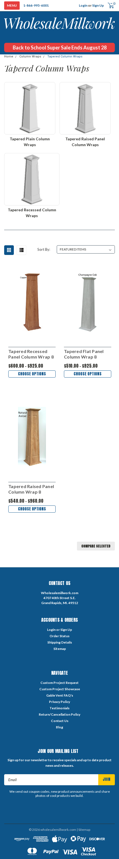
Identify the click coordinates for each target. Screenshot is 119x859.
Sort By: (43, 249)
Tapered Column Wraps (64, 56)
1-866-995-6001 (36, 5)
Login (83, 5)
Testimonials (59, 708)
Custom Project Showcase (59, 689)
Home (8, 56)
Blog (59, 727)
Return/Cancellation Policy (59, 714)
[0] (109, 5)
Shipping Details (59, 642)
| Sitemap (83, 830)
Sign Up (98, 5)
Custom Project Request (59, 683)
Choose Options (32, 374)
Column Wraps (30, 56)
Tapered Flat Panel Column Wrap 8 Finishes (84, 354)
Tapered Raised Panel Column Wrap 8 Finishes (31, 489)
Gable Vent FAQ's (59, 695)
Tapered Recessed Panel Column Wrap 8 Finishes (31, 354)
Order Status (59, 636)
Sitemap (59, 649)
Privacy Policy (59, 702)
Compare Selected (95, 546)
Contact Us (59, 721)
